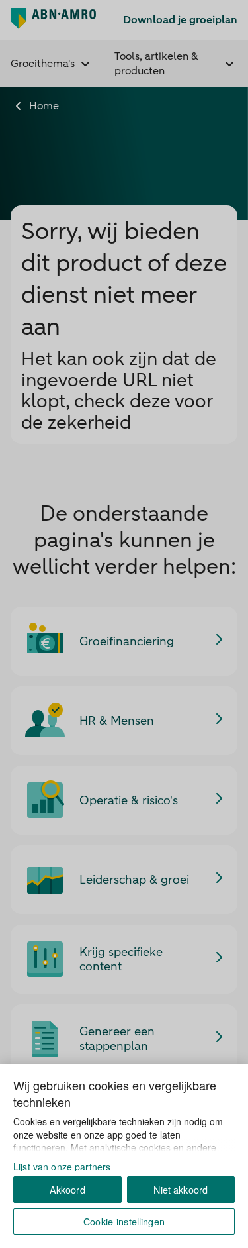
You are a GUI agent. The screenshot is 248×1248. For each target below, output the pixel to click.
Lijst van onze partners (61, 1166)
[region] (124, 1156)
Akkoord (67, 1189)
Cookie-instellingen (124, 1221)
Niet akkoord (180, 1189)
